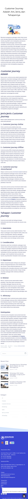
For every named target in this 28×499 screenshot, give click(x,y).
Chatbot (4, 401)
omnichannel (10, 199)
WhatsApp (4, 415)
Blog (2, 487)
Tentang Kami (4, 480)
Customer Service (6, 403)
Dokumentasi (4, 483)
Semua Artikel (21, 346)
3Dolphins (22, 336)
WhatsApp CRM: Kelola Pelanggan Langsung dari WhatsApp (17, 374)
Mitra (2, 485)
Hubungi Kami (4, 482)
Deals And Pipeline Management (8, 477)
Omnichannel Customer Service (8, 474)
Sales (3, 409)
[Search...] (25, 353)
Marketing (4, 406)
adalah (17, 171)
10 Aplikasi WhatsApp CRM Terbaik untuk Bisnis (18, 382)
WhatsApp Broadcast (5, 475)
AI (2, 398)
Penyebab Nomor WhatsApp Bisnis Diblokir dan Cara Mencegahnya (18, 366)
